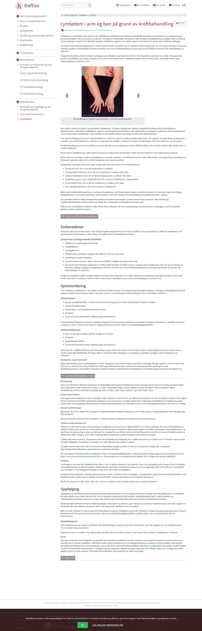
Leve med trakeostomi (32, 114)
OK (82, 625)
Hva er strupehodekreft (32, 21)
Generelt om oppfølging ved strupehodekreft (35, 108)
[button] (67, 95)
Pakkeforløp (26, 45)
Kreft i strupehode (70, 15)
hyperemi (156, 545)
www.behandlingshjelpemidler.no (88, 456)
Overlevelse (26, 40)
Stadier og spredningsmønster (37, 35)
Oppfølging (83, 15)
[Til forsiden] (35, 5)
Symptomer (26, 30)
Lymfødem (26, 119)
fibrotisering (108, 525)
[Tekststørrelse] (184, 5)
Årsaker (24, 26)
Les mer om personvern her (107, 624)
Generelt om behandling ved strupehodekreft (36, 66)
